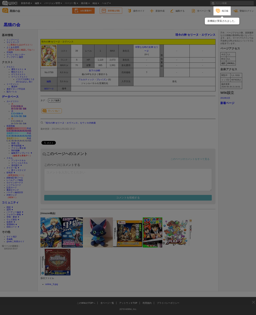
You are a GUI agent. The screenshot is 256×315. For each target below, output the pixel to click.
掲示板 (225, 10)
